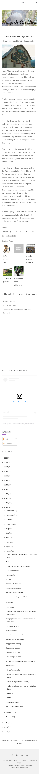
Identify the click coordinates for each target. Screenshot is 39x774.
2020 (6, 476)
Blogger (19, 743)
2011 (6, 507)
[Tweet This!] (13, 232)
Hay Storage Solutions (14, 657)
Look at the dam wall (13, 571)
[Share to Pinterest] (15, 236)
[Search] (36, 2)
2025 (6, 462)
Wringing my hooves (13, 652)
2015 (6, 489)
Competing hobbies (13, 648)
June (8, 537)
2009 (6, 727)
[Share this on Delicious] (29, 232)
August (8, 529)
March (8, 551)
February (9, 712)
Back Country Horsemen (14, 706)
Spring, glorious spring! (14, 588)
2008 (6, 732)
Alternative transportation (19, 36)
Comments (8, 444)
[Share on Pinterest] (20, 232)
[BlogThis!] (9, 236)
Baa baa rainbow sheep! (14, 592)
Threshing (9, 693)
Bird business (10, 665)
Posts (6, 439)
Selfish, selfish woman (6, 259)
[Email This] (7, 236)
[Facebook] (11, 755)
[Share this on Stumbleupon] (26, 232)
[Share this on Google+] (17, 232)
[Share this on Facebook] (10, 232)
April (8, 546)
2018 (6, 485)
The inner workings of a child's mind (18, 597)
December (10, 511)
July (7, 533)
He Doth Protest (12, 630)
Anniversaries (10, 575)
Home (20, 294)
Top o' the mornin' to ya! (14, 635)
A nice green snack (12, 702)
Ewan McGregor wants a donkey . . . (18, 681)
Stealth (8, 698)
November (10, 515)
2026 (6, 458)
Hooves (8, 579)
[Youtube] (16, 755)
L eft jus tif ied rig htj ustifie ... (18, 566)
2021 (6, 471)
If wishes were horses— (14, 562)
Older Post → (31, 294)
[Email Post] (3, 236)
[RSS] (27, 755)
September (10, 524)
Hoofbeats (10, 607)
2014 (6, 494)
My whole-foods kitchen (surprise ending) (20, 661)
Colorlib (16, 765)
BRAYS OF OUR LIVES (21, 760)
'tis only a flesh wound (13, 584)
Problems (9, 603)
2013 (6, 498)
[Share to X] (11, 236)
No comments (29, 41)
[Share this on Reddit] (33, 232)
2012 (6, 503)
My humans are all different (19, 281)
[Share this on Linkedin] (23, 232)
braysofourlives (10, 423)
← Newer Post (8, 294)
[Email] (22, 755)
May (8, 542)
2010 (6, 723)
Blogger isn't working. (13, 644)
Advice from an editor (13, 670)
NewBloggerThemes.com (19, 767)
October (9, 520)
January (9, 717)
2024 (6, 467)
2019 (6, 480)
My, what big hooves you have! (30, 259)
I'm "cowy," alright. (12, 626)
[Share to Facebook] (13, 236)
